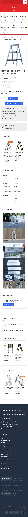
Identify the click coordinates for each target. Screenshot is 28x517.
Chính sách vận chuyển (6, 463)
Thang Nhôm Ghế (13, 16)
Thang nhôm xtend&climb (7, 480)
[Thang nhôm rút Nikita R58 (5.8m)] (8, 348)
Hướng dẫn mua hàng (5, 449)
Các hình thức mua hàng (6, 454)
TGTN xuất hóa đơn (9, 118)
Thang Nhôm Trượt (5, 27)
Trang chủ (3, 37)
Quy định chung (4, 438)
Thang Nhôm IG (11, 37)
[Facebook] (14, 512)
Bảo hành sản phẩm (5, 440)
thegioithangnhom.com (16, 507)
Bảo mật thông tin (5, 442)
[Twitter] (6, 512)
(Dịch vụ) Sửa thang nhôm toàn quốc (10, 318)
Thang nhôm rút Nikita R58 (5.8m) (7, 356)
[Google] (10, 512)
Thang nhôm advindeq (18, 478)
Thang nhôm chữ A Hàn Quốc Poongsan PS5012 (19, 389)
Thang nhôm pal (18, 480)
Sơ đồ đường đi (4, 456)
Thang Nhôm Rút (22, 16)
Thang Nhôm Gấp (13, 22)
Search (25, 2)
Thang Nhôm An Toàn (4, 32)
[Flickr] (21, 512)
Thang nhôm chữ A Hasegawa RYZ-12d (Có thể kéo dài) (8, 389)
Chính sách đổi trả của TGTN (11, 115)
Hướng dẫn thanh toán (6, 452)
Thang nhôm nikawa (16, 487)
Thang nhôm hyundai (17, 483)
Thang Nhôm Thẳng (22, 27)
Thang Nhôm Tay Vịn (22, 22)
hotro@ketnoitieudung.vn (9, 426)
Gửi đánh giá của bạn (8, 304)
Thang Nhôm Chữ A (5, 22)
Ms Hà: (9, 128)
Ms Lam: (9, 125)
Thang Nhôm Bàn (13, 27)
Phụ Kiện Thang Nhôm (4, 17)
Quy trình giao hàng (5, 465)
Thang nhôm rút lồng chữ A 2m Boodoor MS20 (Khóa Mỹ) (19, 154)
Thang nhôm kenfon (5, 490)
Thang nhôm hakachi (5, 487)
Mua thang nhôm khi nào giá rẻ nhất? (11, 328)
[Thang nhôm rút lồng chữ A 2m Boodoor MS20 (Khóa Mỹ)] (19, 347)
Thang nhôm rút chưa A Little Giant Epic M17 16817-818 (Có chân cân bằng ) (8, 154)
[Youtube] (17, 512)
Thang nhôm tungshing (6, 485)
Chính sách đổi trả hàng (6, 468)
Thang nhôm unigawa (6, 483)
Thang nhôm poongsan (17, 490)
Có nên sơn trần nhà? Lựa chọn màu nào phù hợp (13, 330)
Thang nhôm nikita (17, 485)
